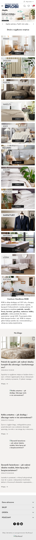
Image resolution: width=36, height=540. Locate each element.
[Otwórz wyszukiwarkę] (25, 6)
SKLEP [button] (4, 507)
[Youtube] (21, 524)
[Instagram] (18, 524)
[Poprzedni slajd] (2, 24)
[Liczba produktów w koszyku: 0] (33, 6)
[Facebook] (14, 524)
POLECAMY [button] (6, 517)
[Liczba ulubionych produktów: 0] (29, 6)
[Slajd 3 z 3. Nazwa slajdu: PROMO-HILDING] (18, 15)
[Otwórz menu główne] (2, 6)
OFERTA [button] (5, 512)
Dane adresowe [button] (8, 502)
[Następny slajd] (33, 24)
